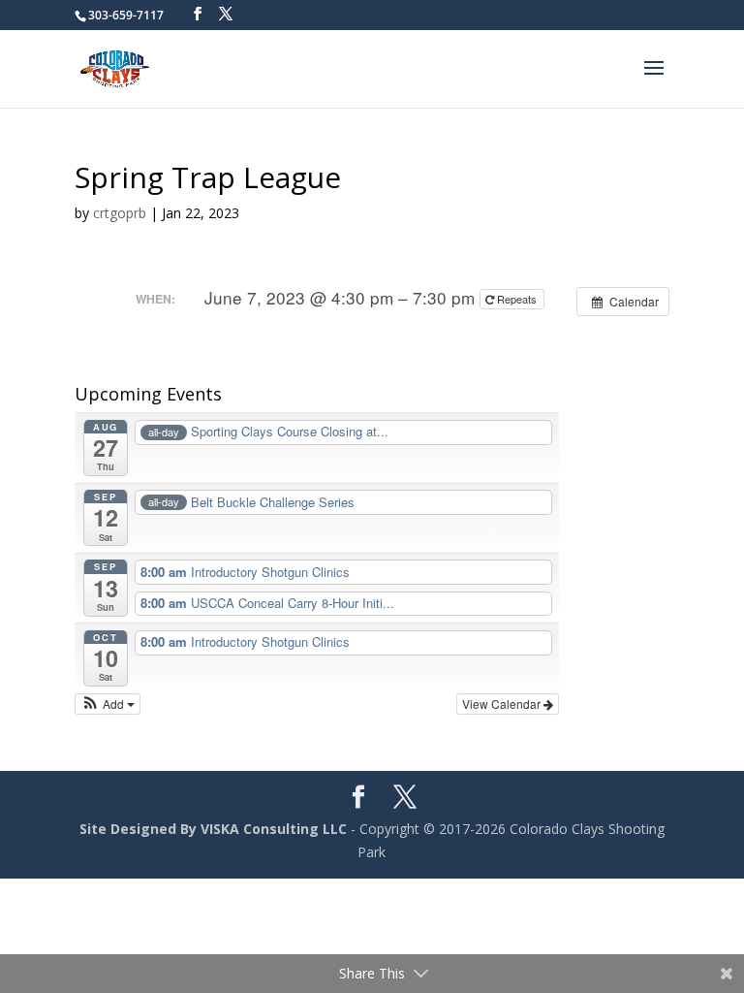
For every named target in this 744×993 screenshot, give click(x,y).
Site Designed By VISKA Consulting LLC (213, 828)
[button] (108, 704)
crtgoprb (119, 213)
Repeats (517, 298)
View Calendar (502, 703)
